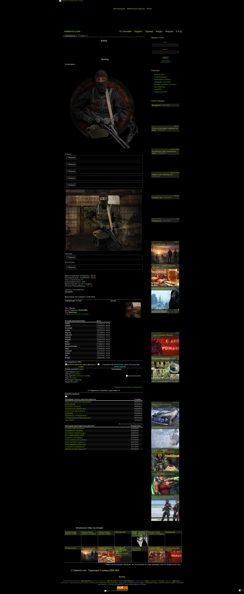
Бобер (104, 41)
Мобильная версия (135, 9)
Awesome (77, 294)
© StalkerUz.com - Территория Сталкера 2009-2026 (95, 570)
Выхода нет (156, 105)
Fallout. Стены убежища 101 (162, 175)
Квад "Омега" (69, 420)
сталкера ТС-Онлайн (154, 581)
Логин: (165, 42)
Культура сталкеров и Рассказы (165, 84)
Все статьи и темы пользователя (131, 424)
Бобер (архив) (70, 404)
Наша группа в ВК (160, 92)
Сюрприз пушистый (159, 428)
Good (72, 294)
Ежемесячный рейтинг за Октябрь (156, 549)
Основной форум (160, 77)
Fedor (177, 332)
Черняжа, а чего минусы (73, 437)
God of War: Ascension (73, 406)
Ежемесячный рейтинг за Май (70, 533)
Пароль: (166, 49)
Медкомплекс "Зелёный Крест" (76, 415)
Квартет (176, 126)
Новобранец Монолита (160, 289)
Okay (70, 294)
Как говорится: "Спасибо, (74, 431)
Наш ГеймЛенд (159, 87)
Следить (83, 36)
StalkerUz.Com (72, 31)
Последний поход (158, 244)
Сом (178, 218)
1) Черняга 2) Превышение (75, 447)
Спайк (177, 286)
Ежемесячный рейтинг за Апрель (89, 533)
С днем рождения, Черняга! (162, 335)
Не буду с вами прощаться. (75, 428)
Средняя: (69, 292)
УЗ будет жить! (70, 548)
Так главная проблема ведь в (75, 433)
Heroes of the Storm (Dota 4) (75, 411)
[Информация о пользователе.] (133, 317)
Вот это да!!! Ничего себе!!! (74, 435)
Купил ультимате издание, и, (75, 442)
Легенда (72, 378)
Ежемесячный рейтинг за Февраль (156, 533)
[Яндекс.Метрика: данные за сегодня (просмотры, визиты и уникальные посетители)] (110, 591)
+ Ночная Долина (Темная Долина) (77, 418)
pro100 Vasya (175, 149)
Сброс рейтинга (66, 294)
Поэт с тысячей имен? (160, 381)
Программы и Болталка (162, 82)
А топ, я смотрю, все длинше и (76, 440)
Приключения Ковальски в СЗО (164, 358)
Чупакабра (69, 413)
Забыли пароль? (166, 62)
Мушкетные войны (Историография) (78, 402)
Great (74, 294)
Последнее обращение (160, 312)
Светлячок (176, 402)
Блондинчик (175, 379)
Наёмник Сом (157, 198)
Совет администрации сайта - (76, 444)
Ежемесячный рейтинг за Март (105, 533)
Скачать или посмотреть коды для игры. (103, 583)
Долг (78, 372)
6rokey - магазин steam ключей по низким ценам (138, 534)
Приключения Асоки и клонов (163, 474)
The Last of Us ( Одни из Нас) (75, 409)
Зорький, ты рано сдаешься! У (76, 449)
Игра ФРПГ (158, 89)
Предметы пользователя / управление (129, 387)
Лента (149, 9)
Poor (68, 294)
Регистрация (119, 9)
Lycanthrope (175, 356)
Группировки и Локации (162, 79)
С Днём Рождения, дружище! (106, 549)
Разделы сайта (159, 74)
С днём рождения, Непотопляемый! (159, 451)
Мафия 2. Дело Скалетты (161, 404)
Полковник (76, 374)
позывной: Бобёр (83, 376)
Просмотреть (70, 36)
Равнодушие (157, 221)
